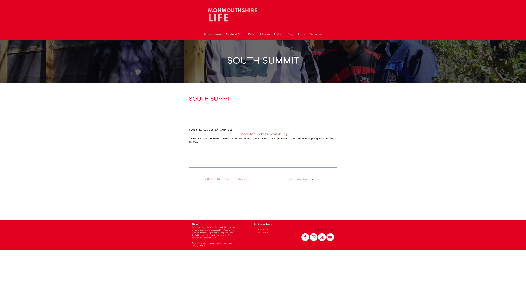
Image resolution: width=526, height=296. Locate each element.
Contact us (316, 34)
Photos (301, 34)
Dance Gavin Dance (299, 179)
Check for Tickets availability (263, 134)
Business (279, 34)
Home (207, 34)
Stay (290, 34)
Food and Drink (235, 34)
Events (252, 34)
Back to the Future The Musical (227, 179)
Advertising (263, 232)
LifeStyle (265, 34)
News (218, 34)
